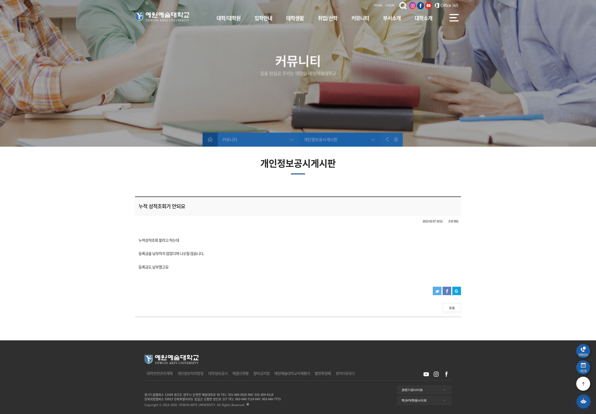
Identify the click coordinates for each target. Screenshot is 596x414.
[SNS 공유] (385, 139)
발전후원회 (323, 373)
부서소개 (392, 18)
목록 (452, 308)
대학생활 (295, 18)
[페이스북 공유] (446, 374)
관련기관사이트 (412, 390)
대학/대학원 (228, 18)
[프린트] (396, 139)
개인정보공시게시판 (320, 139)
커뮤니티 (360, 18)
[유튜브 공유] (426, 374)
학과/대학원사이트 (414, 400)
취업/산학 (327, 18)
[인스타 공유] (436, 374)
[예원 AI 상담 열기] (583, 401)
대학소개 (423, 18)
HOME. (378, 5)
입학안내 (263, 18)
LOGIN (389, 5)
